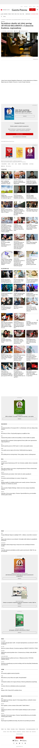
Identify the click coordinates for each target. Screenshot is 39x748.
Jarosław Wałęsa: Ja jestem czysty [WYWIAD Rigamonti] (19, 182)
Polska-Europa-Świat (4, 656)
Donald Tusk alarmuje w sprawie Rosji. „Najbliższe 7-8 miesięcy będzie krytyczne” (6, 295)
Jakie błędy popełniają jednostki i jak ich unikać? (23, 111)
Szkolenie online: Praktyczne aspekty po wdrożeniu (23, 113)
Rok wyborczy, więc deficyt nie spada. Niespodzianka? (13, 677)
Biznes (2, 448)
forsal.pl (30, 6)
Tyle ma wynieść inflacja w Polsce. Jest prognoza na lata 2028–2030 (32, 281)
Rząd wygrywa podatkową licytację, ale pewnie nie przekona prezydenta (18, 720)
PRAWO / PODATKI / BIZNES (19, 601)
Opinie (2, 671)
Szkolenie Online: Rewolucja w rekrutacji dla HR (19, 573)
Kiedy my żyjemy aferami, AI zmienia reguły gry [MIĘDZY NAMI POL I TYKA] (19, 648)
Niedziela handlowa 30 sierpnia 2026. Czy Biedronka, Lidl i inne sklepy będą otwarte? (19, 428)
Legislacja (3, 476)
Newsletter (27, 731)
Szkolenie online (19, 415)
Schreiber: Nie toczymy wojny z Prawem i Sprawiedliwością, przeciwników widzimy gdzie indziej (18, 494)
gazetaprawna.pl (19, 731)
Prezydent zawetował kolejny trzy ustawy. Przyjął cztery (14, 478)
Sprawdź (24, 116)
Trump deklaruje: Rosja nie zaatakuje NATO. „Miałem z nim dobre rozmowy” (19, 535)
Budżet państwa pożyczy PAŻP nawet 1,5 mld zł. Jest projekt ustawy (17, 446)
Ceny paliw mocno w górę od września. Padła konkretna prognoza (16, 450)
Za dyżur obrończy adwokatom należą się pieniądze (13, 686)
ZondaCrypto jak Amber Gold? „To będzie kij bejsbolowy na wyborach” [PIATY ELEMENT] (19, 295)
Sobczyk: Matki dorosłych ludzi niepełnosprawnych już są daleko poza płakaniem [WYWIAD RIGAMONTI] (31, 197)
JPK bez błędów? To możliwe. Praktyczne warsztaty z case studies (19, 416)
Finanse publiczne (4, 461)
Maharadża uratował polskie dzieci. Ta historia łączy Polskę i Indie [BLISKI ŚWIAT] (18, 653)
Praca (2, 431)
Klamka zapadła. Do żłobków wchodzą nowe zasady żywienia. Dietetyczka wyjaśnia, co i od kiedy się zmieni (18, 483)
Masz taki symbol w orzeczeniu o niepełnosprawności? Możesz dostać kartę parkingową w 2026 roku (19, 469)
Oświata (2, 480)
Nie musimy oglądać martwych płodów (10, 673)
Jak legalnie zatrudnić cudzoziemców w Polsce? (19, 630)
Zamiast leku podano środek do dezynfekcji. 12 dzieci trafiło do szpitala (18, 437)
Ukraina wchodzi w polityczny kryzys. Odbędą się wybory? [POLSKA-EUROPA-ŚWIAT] (17, 658)
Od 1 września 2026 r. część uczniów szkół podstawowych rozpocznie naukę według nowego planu (19, 281)
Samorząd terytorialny (17, 179)
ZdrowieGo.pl (23, 731)
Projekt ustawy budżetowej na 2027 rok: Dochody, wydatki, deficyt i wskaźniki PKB (32, 295)
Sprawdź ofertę (19, 134)
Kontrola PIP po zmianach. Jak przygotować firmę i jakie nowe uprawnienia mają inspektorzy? (19, 441)
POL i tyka (2, 646)
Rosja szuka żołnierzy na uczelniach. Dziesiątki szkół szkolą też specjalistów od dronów (19, 539)
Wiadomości (3, 19)
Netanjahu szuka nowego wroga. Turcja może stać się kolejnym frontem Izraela (18, 545)
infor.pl (34, 6)
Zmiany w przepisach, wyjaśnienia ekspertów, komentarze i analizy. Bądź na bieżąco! (19, 603)
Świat (2, 533)
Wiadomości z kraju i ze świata (6, 179)
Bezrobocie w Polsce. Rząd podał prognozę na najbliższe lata (15, 433)
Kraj (2, 426)
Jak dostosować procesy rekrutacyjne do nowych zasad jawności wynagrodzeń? (19, 575)
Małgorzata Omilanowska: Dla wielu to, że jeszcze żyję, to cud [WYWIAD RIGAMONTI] (7, 197)
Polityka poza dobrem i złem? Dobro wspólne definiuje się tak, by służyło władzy (18, 710)
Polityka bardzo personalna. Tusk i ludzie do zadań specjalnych (16, 474)
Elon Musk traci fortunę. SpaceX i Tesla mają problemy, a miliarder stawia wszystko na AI (18, 700)
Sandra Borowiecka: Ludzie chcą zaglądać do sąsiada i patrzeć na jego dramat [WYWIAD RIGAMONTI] (31, 182)
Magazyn (2, 472)
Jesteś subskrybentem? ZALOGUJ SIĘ (19, 136)
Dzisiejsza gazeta (6, 9)
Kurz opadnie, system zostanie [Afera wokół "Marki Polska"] (15, 705)
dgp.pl (22, 6)
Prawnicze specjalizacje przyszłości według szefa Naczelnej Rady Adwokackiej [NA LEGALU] (19, 664)
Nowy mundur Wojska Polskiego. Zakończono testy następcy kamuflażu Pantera (18, 488)
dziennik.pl (25, 6)
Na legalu (2, 661)
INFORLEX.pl (14, 731)
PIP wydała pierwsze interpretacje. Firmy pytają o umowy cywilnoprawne (18, 454)
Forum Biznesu (34, 731)
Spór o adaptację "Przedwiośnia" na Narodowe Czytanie (5, 182)
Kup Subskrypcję (32, 9)
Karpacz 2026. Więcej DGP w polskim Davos (11, 690)
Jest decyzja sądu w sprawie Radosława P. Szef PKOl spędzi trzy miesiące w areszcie (6, 281)
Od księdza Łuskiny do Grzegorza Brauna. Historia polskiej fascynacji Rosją (19, 681)
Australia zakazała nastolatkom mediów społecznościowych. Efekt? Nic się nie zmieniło (18, 550)
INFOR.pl (11, 731)
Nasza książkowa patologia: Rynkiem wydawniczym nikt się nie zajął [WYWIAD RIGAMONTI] (19, 197)
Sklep (37, 6)
